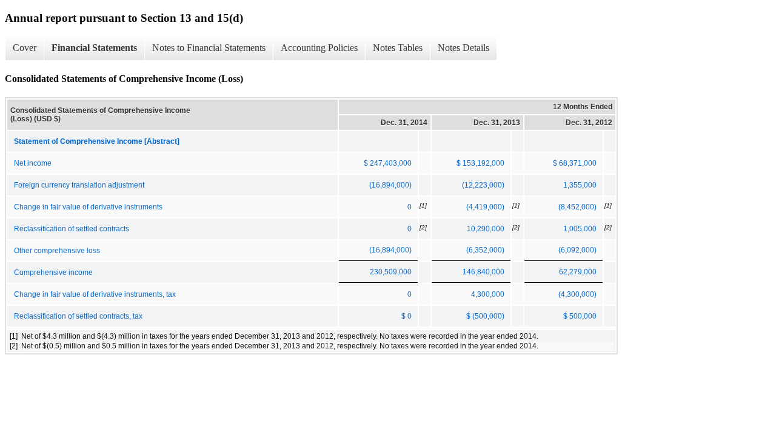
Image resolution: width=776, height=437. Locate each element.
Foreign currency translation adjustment (79, 185)
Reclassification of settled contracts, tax (78, 316)
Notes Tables (398, 47)
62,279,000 (578, 272)
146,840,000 (483, 272)
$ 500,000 (580, 316)
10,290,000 (485, 228)
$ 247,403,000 (388, 163)
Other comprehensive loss (57, 250)
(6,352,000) (485, 250)
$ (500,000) (485, 316)
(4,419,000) (485, 207)
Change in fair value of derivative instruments (88, 207)
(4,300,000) (577, 294)
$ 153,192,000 (480, 163)
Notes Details (463, 47)
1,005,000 (580, 228)
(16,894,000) (390, 185)
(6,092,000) (577, 250)
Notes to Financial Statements (209, 47)
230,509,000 (391, 272)
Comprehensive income (53, 272)
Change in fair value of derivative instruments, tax (95, 294)
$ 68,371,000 (575, 163)
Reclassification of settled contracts (71, 228)
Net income (33, 163)
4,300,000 (487, 294)
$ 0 (406, 316)
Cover (24, 47)
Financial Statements (94, 47)
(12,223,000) (483, 185)
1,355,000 (580, 185)
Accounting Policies (319, 47)
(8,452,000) (577, 207)
